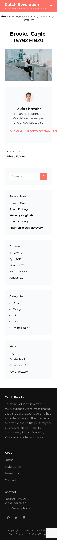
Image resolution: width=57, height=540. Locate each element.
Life (15, 315)
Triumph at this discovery (26, 227)
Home (6, 16)
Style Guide (13, 466)
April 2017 (15, 259)
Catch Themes (40, 534)
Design (17, 16)
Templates (12, 473)
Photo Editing (31, 16)
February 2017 (18, 271)
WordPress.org (19, 371)
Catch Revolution (22, 4)
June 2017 (16, 253)
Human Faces (18, 203)
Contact (10, 480)
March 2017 (17, 265)
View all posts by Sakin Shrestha (28, 131)
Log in (13, 353)
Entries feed (17, 359)
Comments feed (20, 365)
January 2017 (18, 277)
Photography (21, 327)
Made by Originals (21, 215)
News (16, 321)
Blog (16, 303)
